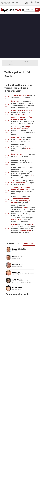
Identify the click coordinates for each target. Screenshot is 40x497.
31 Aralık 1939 (6, 155)
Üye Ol (32, 2)
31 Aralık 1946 (6, 182)
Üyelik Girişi (26, 2)
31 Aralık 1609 (6, 104)
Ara (37, 9)
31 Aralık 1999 (6, 228)
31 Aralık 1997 (6, 199)
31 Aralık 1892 (6, 147)
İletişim (37, 2)
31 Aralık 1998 (6, 213)
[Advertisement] (20, 35)
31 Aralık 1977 (6, 172)
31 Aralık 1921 (6, 120)
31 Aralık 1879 (6, 96)
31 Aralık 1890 (6, 139)
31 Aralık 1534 (6, 112)
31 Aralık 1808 (6, 130)
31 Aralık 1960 (6, 162)
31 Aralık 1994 (6, 190)
